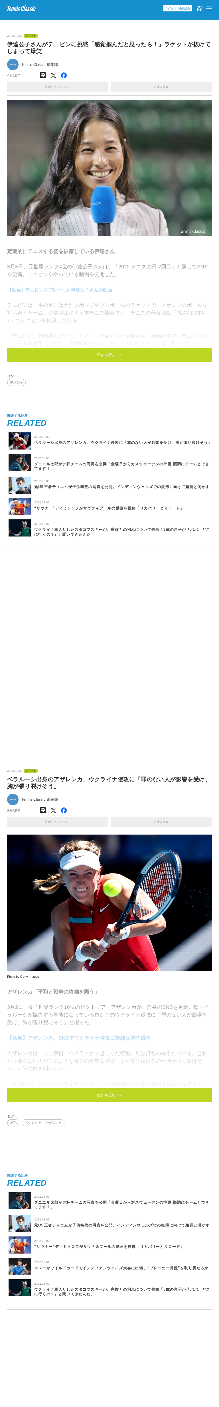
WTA (13, 1123)
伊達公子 (16, 382)
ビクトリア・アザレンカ (43, 1123)
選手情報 (30, 36)
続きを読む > (109, 355)
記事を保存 (161, 86)
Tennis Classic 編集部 (39, 64)
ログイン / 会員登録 (177, 8)
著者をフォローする (57, 86)
